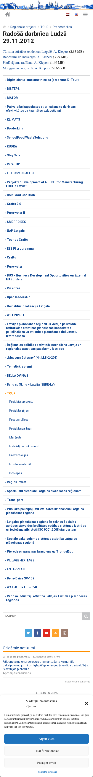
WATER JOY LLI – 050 (22, 587)
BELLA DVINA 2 (17, 375)
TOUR (44, 27)
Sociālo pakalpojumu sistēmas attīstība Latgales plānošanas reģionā (41, 540)
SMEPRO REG (16, 222)
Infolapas (15, 473)
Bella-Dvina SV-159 (20, 578)
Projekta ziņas (19, 410)
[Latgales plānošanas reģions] (8, 14)
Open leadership (18, 297)
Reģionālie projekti (23, 27)
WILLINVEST (16, 315)
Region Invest (16, 482)
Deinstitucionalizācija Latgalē (28, 306)
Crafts (11, 257)
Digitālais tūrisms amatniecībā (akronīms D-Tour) (43, 80)
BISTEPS (13, 88)
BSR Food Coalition (21, 195)
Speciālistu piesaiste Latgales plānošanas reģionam (44, 491)
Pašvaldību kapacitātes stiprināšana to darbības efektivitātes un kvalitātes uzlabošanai (41, 108)
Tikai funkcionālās (46, 750)
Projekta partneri (20, 428)
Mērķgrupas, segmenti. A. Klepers (26, 68)
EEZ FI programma (20, 248)
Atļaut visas (47, 738)
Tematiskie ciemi (19, 366)
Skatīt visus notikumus (77, 681)
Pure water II (16, 212)
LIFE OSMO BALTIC (20, 173)
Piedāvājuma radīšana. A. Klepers (26, 62)
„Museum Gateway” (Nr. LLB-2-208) (32, 357)
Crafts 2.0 (14, 204)
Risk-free (13, 288)
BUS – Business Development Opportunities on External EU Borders (46, 277)
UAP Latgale (16, 230)
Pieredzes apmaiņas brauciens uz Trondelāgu (40, 551)
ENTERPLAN (16, 569)
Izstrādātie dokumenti (24, 446)
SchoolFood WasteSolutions (27, 137)
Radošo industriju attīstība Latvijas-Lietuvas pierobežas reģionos (46, 598)
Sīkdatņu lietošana (47, 771)
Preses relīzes (19, 419)
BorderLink (15, 128)
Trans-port (15, 500)
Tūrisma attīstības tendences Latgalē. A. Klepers (35, 51)
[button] (86, 703)
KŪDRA (12, 146)
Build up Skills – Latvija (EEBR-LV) (31, 384)
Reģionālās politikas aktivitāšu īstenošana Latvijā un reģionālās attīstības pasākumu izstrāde (43, 346)
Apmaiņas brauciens (17, 673)
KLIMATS (13, 119)
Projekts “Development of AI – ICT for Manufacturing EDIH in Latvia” (44, 184)
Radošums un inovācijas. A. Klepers (27, 56)
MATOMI (13, 98)
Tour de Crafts (17, 239)
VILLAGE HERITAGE (20, 560)
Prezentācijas (62, 27)
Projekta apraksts (21, 401)
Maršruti (15, 437)
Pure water (14, 266)
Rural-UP (13, 164)
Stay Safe (13, 155)
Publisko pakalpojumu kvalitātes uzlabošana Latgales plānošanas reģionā (45, 511)
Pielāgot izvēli (46, 762)
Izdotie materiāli (20, 464)
